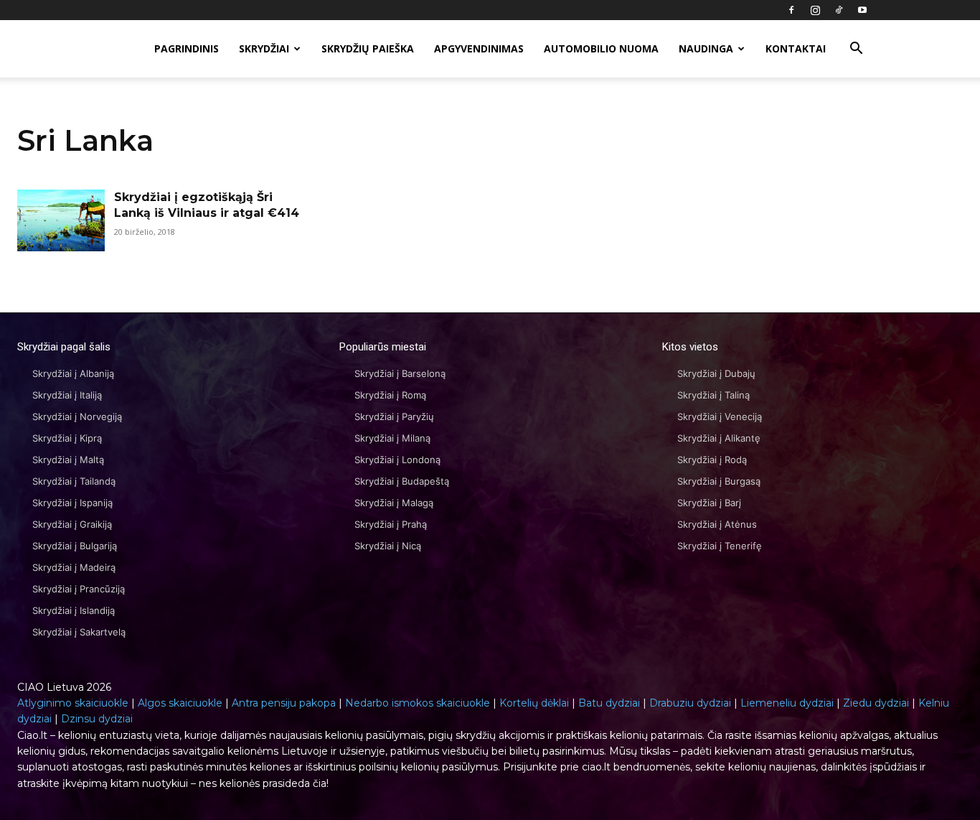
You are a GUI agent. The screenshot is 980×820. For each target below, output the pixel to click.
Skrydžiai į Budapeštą (401, 481)
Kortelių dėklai (534, 702)
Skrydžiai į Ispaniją (72, 502)
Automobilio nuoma (601, 48)
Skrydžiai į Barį (709, 502)
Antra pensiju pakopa (284, 702)
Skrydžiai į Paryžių (394, 416)
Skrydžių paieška (367, 48)
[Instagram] (815, 10)
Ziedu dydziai (876, 702)
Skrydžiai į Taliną (713, 395)
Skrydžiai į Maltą (68, 459)
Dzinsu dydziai (97, 718)
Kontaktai (795, 48)
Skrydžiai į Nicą (387, 545)
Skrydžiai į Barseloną (400, 373)
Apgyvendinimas (479, 48)
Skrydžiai (264, 48)
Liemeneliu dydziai (787, 702)
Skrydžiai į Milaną (392, 438)
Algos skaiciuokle (180, 702)
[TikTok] (838, 10)
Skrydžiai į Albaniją (73, 373)
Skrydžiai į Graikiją (72, 524)
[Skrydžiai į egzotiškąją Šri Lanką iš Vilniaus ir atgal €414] (61, 220)
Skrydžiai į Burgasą (718, 481)
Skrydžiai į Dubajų (716, 373)
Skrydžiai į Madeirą (74, 567)
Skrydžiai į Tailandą (74, 481)
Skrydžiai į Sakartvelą (79, 632)
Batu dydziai (609, 702)
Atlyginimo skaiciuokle (72, 702)
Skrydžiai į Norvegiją (77, 416)
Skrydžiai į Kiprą (67, 438)
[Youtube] (862, 10)
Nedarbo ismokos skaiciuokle (417, 702)
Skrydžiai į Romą (390, 395)
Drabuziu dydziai (690, 702)
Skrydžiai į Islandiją (73, 610)
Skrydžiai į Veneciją (719, 416)
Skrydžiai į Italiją (67, 395)
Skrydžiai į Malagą (393, 502)
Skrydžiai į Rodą (712, 459)
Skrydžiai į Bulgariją (74, 545)
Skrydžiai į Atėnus (717, 524)
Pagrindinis (186, 48)
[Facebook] (791, 10)
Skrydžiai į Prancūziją (78, 589)
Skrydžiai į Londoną (397, 459)
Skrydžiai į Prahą (390, 524)
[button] (856, 50)
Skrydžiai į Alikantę (718, 438)
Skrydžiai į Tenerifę (719, 545)
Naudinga (706, 48)
